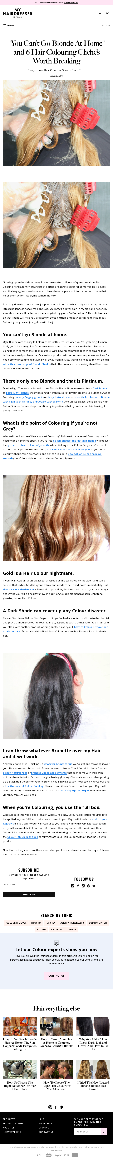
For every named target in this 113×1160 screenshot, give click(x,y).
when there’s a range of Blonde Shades (27, 364)
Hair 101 (50, 922)
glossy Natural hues (15, 772)
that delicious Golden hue (18, 589)
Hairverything (12, 1132)
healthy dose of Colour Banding (24, 786)
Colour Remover (16, 922)
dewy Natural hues (59, 397)
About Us (9, 1127)
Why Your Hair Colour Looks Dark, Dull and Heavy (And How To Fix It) (93, 1044)
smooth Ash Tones (85, 397)
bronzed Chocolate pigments (49, 772)
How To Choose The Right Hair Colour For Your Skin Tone (56, 1086)
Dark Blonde (100, 388)
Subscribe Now (71, 2)
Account (106, 25)
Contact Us (56, 975)
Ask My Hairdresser (72, 922)
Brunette (57, 929)
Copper (72, 929)
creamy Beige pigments (29, 397)
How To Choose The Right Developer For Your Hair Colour (20, 1086)
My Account (46, 1123)
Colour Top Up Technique (73, 790)
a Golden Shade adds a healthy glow (69, 449)
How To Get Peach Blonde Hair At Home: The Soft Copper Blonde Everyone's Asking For (20, 1044)
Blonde (41, 929)
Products (9, 1119)
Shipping (44, 1127)
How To (36, 922)
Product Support (14, 1123)
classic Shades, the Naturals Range (74, 440)
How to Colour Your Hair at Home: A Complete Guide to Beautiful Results (56, 1043)
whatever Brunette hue (58, 764)
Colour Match (98, 922)
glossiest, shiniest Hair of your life (28, 445)
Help (41, 1119)
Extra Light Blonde (17, 392)
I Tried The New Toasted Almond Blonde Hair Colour (93, 1086)
